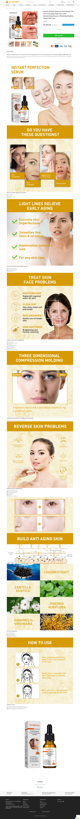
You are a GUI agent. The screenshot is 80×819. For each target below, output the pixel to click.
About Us (24, 801)
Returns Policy (42, 806)
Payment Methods (43, 802)
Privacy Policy (25, 804)
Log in (64, 2)
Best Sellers (8, 4)
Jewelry (34, 4)
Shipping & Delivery (43, 804)
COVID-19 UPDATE (26, 807)
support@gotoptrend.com (10, 804)
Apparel (14, 4)
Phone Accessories (42, 4)
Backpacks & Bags (60, 4)
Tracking (41, 807)
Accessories (21, 4)
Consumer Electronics (70, 4)
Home (7, 8)
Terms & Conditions (26, 806)
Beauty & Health (11, 8)
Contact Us (25, 802)
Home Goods (28, 4)
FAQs (41, 801)
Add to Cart (59, 35)
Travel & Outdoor (51, 4)
